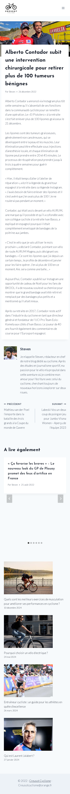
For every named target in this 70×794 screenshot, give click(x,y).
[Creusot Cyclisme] (11, 8)
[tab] (28, 543)
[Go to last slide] (9, 499)
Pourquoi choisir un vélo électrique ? (26, 653)
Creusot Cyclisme (40, 781)
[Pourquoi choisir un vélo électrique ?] (35, 631)
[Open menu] (63, 7)
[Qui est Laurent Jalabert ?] (35, 734)
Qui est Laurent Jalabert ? (19, 755)
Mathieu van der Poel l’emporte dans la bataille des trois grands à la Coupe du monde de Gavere (16, 416)
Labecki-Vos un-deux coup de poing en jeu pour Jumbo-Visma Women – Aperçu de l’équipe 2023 (54, 416)
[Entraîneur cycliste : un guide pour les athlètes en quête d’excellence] (35, 680)
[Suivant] (60, 499)
